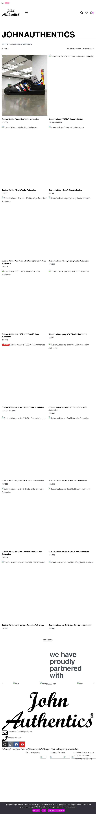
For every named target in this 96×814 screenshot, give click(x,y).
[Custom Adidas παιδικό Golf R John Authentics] (71, 517)
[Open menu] (26, 12)
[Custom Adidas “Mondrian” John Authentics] (24, 85)
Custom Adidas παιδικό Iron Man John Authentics (23, 625)
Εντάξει (36, 810)
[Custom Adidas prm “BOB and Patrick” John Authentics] (24, 300)
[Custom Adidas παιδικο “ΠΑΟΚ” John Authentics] (24, 373)
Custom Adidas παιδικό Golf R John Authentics (69, 551)
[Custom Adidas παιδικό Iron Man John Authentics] (24, 591)
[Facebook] (16, 744)
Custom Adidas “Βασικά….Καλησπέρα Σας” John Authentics (24, 262)
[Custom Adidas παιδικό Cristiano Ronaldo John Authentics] (24, 517)
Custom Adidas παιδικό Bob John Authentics (68, 480)
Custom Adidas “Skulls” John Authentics (19, 190)
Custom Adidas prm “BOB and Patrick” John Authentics (20, 335)
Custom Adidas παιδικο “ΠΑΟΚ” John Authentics (23, 407)
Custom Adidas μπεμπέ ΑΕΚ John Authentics (68, 334)
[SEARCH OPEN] (81, 12)
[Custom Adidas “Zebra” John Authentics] (71, 156)
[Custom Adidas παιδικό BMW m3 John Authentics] (24, 446)
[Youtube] (22, 744)
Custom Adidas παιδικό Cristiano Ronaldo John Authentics (22, 552)
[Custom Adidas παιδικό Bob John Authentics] (71, 446)
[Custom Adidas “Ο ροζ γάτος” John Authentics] (71, 226)
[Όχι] (93, 807)
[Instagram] (5, 744)
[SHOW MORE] (48, 640)
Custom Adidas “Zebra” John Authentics (65, 190)
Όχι (44, 810)
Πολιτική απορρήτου (56, 810)
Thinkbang (87, 758)
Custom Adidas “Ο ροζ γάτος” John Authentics (69, 260)
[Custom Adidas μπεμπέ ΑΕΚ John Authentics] (71, 300)
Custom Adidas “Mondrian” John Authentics (20, 119)
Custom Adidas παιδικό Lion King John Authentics (70, 625)
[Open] (86, 12)
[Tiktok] (10, 744)
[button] (2, 683)
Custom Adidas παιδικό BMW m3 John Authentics (23, 480)
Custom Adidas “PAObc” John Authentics (66, 119)
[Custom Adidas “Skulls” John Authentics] (24, 156)
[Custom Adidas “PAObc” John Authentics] (71, 85)
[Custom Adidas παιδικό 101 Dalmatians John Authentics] (71, 373)
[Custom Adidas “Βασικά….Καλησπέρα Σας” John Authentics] (24, 226)
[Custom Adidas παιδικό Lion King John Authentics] (71, 591)
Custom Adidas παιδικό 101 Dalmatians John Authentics (68, 408)
